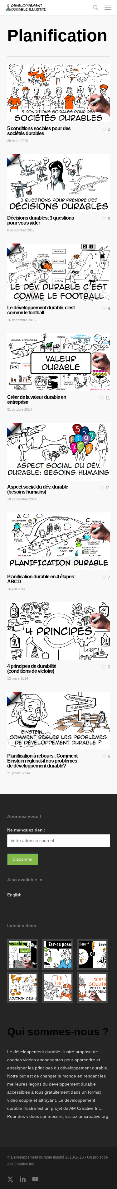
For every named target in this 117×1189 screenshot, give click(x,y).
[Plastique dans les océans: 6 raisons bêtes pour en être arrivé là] (58, 987)
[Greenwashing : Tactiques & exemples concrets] (23, 954)
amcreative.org (93, 1116)
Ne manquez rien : (26, 829)
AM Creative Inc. (85, 1108)
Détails (60, 88)
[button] (108, 7)
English (14, 894)
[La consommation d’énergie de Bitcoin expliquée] (93, 954)
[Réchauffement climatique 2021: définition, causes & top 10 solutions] (93, 987)
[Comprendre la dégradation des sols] (23, 987)
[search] (95, 7)
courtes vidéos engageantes (35, 1059)
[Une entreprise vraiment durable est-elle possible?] (58, 954)
